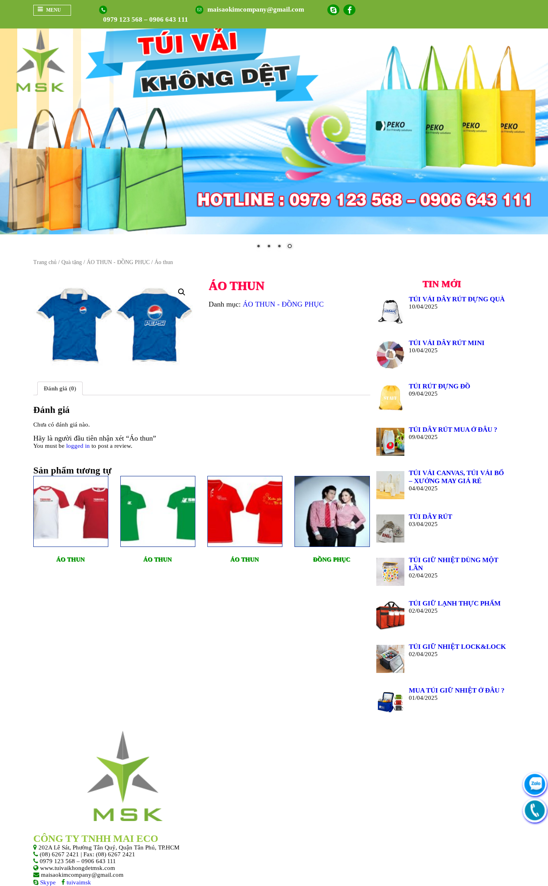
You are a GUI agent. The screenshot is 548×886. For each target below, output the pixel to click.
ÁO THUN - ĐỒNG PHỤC (118, 262)
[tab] (60, 388)
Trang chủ (45, 262)
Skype (47, 882)
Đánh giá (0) (60, 388)
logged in (78, 446)
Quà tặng (71, 262)
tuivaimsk (78, 882)
